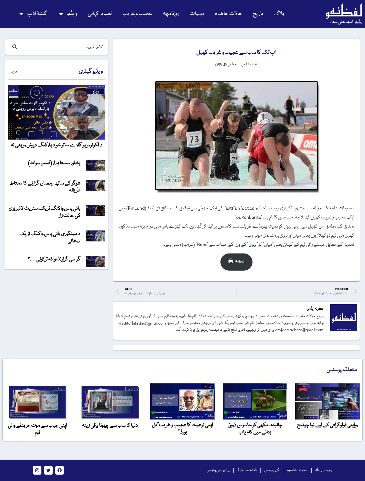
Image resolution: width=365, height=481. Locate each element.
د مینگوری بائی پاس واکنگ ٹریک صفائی (50, 237)
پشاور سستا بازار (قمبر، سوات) (54, 163)
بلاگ (279, 13)
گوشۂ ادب (37, 13)
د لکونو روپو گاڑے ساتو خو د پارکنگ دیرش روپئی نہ (56, 145)
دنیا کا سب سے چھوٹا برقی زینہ (110, 426)
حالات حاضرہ (228, 13)
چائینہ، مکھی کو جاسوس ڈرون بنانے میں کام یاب (255, 428)
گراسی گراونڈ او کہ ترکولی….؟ (54, 259)
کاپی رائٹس (271, 470)
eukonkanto (248, 217)
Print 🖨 (236, 261)
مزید (14, 72)
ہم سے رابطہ (323, 470)
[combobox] (62, 46)
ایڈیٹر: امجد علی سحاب (345, 22)
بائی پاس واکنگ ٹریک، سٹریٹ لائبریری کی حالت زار (44, 212)
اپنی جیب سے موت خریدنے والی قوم (37, 429)
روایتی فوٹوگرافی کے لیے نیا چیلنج (327, 425)
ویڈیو (72, 13)
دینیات (197, 13)
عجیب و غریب (137, 13)
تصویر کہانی (100, 13)
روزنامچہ (171, 13)
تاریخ (258, 13)
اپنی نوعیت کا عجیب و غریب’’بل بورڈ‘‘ (182, 428)
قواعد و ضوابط (247, 470)
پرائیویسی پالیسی (218, 470)
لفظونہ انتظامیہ (297, 470)
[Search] (13, 46)
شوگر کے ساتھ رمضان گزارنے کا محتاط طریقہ (44, 186)
